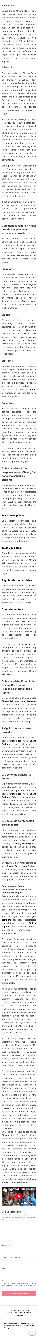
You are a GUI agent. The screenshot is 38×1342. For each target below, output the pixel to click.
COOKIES (13, 1310)
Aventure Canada (19, 1326)
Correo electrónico (11, 1257)
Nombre (6, 1246)
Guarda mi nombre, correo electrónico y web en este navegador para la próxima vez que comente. (19, 1285)
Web (3, 1269)
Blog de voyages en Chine (14, 1323)
